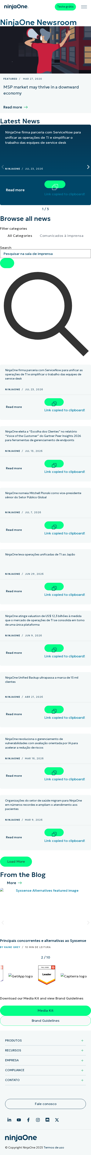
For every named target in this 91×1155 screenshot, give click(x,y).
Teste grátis (65, 6)
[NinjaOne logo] (16, 7)
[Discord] (47, 1120)
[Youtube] (19, 1120)
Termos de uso (54, 1147)
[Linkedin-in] (9, 1120)
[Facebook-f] (28, 1120)
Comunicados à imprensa (61, 235)
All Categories (20, 235)
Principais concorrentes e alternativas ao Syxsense (43, 941)
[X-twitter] (57, 1120)
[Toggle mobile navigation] (84, 7)
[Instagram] (38, 1120)
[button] (2, 167)
